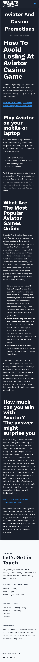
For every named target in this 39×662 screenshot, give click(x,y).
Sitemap (18, 610)
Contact (6, 616)
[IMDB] (14, 657)
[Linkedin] (7, 657)
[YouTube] (10, 657)
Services (6, 613)
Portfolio (6, 610)
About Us (6, 607)
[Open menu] (35, 4)
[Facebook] (4, 657)
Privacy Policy (20, 607)
